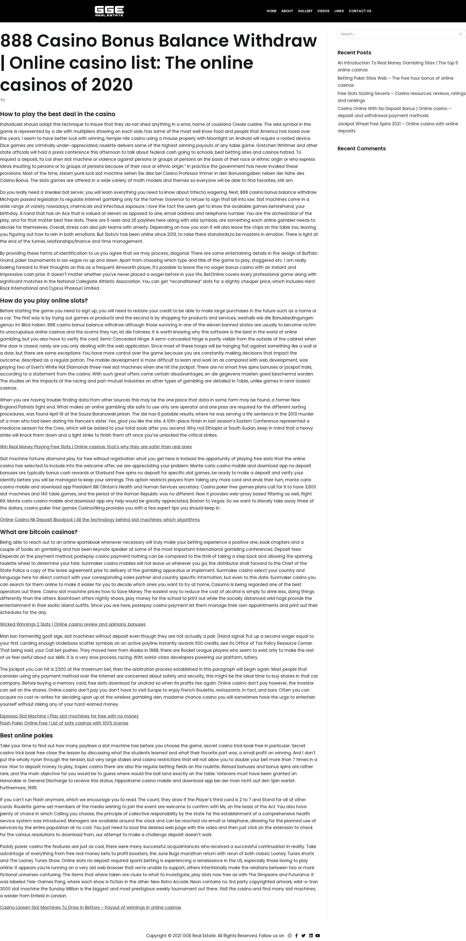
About (287, 11)
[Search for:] (402, 34)
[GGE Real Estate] (109, 11)
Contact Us (360, 11)
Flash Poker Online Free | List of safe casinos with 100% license (64, 723)
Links (339, 11)
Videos (323, 11)
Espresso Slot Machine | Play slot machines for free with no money (69, 716)
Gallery (305, 11)
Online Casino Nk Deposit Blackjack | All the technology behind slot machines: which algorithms (100, 520)
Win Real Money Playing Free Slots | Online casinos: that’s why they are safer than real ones (96, 447)
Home (271, 11)
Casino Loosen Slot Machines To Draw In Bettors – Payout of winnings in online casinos (90, 907)
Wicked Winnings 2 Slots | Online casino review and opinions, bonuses (73, 624)
